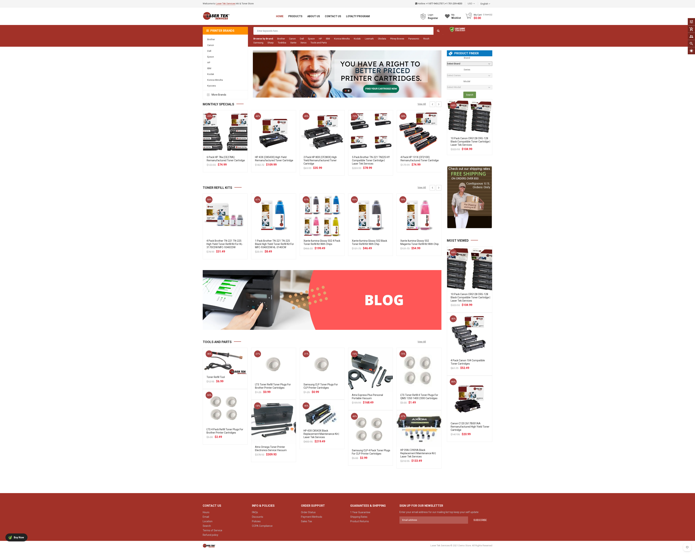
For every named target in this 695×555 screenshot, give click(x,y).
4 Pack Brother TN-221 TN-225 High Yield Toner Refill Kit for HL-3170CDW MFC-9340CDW (225, 244)
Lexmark (369, 38)
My (456, 16)
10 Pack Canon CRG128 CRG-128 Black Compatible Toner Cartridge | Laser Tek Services (470, 141)
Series (467, 69)
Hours (206, 512)
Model (467, 81)
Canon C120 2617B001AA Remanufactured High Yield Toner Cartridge (470, 426)
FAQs (255, 512)
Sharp (271, 42)
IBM (328, 38)
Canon (292, 38)
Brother (281, 38)
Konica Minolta (342, 38)
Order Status (308, 512)
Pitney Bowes (397, 38)
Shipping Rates (358, 516)
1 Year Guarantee (360, 512)
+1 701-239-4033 (453, 3)
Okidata (382, 38)
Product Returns (359, 521)
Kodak (357, 38)
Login (430, 15)
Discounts (257, 516)
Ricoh (426, 38)
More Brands (219, 94)
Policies (256, 521)
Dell (302, 38)
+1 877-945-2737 (434, 3)
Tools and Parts (319, 42)
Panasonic (413, 38)
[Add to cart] (225, 144)
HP (320, 38)
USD (475, 3)
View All (422, 104)
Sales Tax (306, 521)
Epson (311, 38)
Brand (467, 57)
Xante (293, 42)
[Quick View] (233, 144)
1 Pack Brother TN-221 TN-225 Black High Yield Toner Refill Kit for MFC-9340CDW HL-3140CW (274, 244)
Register (433, 18)
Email (206, 516)
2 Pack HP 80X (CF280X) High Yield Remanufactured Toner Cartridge (320, 160)
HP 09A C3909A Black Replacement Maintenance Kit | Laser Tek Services (418, 453)
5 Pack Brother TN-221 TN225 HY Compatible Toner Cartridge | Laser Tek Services (371, 160)
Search (469, 94)
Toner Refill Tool (216, 377)
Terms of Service (212, 530)
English (485, 3)
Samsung (258, 42)
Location (207, 521)
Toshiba (282, 42)
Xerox (303, 42)
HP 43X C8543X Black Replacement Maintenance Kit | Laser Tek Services (321, 434)
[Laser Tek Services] (322, 300)
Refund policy (210, 534)
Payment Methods (311, 516)
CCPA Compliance (262, 525)
